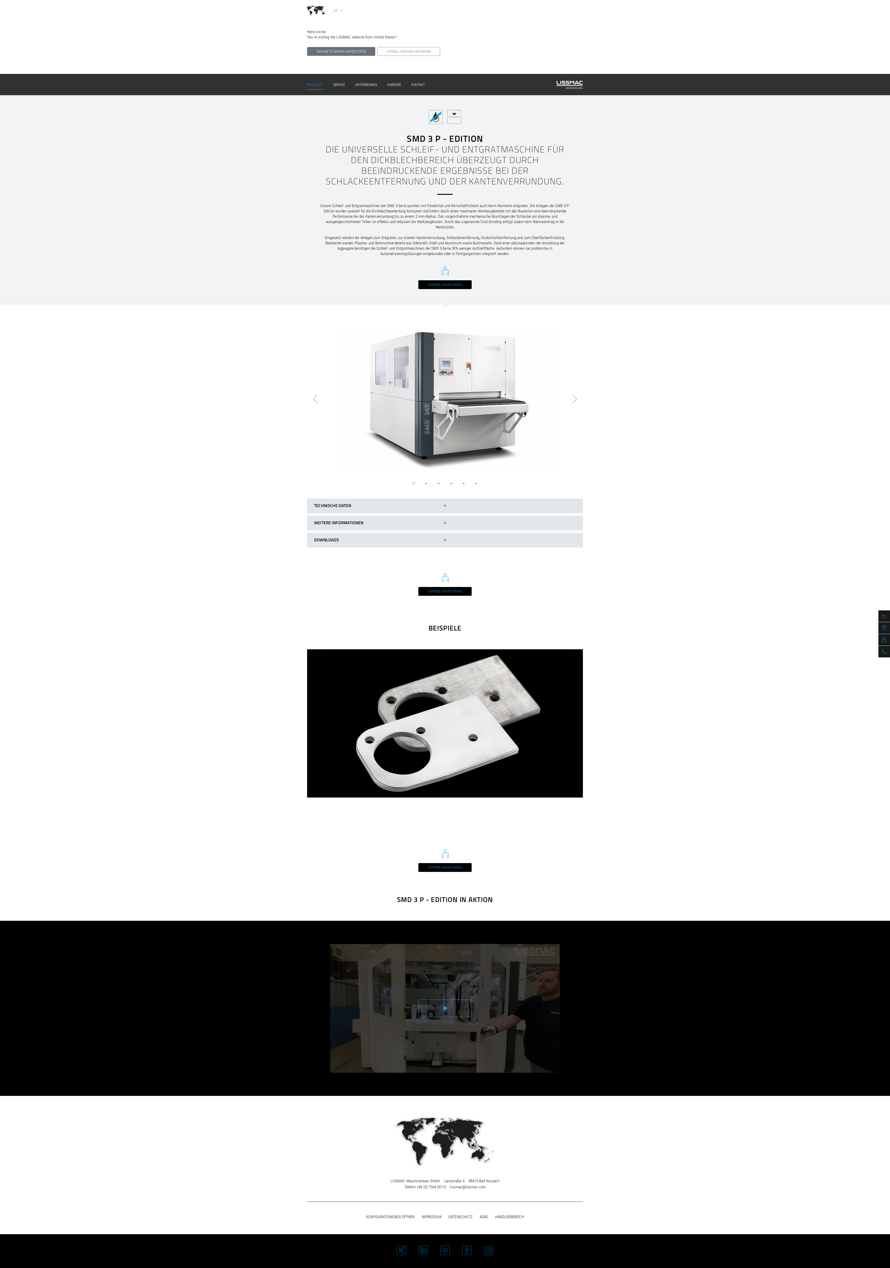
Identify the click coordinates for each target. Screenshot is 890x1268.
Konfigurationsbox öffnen (390, 1216)
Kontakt (418, 85)
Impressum (432, 1216)
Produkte (315, 85)
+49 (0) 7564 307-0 (431, 1187)
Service (339, 85)
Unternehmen (366, 85)
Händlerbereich (509, 1216)
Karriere (394, 85)
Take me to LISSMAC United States (341, 51)
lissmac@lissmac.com (468, 1187)
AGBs (484, 1216)
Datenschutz (460, 1216)
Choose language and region (409, 51)
